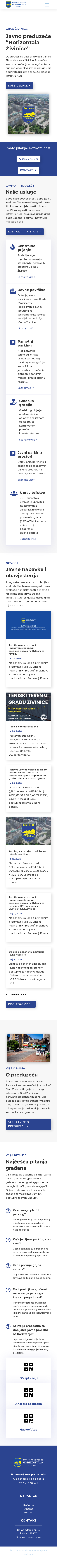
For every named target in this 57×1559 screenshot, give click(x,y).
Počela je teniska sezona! (23, 726)
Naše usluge (18, 85)
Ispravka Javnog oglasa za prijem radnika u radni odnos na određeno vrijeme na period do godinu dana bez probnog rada (28, 774)
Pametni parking (25, 343)
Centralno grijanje (26, 248)
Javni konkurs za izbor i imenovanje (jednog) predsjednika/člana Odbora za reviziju (26, 649)
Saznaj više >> (26, 388)
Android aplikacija (28, 1404)
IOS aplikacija (28, 1378)
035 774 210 (30, 159)
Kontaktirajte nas (23, 231)
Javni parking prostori (30, 454)
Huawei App (28, 1429)
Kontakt (27, 170)
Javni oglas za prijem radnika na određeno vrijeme (27, 853)
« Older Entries (16, 994)
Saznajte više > (27, 328)
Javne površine (31, 290)
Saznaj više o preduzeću (18, 1124)
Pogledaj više (19, 1004)
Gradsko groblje (26, 403)
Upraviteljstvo (32, 493)
